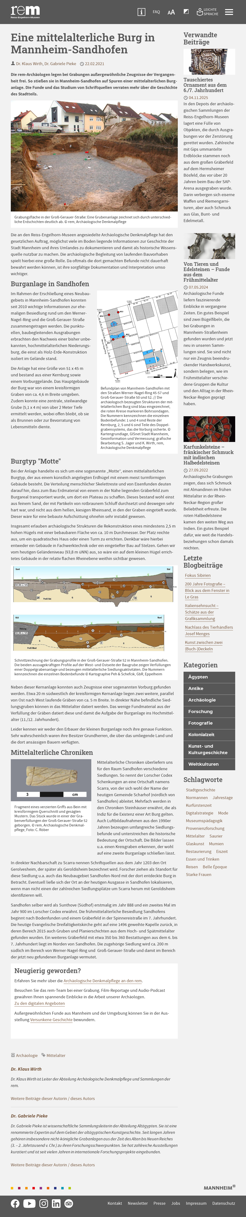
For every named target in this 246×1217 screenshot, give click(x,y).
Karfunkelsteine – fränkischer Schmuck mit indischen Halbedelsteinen (209, 455)
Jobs (175, 1203)
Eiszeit (222, 851)
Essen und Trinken (202, 859)
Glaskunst (195, 844)
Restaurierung (198, 851)
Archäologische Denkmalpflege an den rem (103, 981)
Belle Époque (215, 867)
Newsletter (138, 1203)
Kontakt (115, 1203)
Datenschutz (223, 1203)
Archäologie (27, 1055)
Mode (223, 813)
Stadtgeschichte (200, 790)
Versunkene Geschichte (51, 1020)
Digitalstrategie (199, 813)
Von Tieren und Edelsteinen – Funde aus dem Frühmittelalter (207, 272)
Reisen (192, 867)
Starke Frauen (198, 874)
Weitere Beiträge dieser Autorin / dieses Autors (53, 1098)
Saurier (215, 836)
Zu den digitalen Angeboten (39, 1003)
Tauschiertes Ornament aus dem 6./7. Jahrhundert (205, 84)
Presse (160, 1203)
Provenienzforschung (205, 828)
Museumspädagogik (204, 821)
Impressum (196, 1203)
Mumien (216, 844)
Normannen (197, 798)
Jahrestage (223, 798)
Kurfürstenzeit (199, 805)
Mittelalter (56, 1055)
